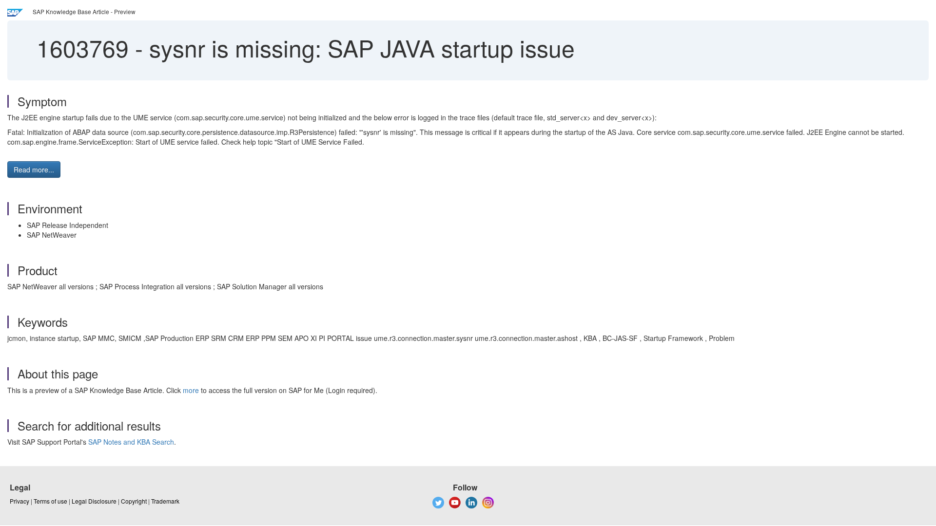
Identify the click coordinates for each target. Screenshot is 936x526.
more (191, 390)
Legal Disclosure (94, 501)
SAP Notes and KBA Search (131, 442)
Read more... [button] (34, 169)
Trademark (165, 501)
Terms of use (50, 501)
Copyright (134, 501)
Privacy (19, 501)
